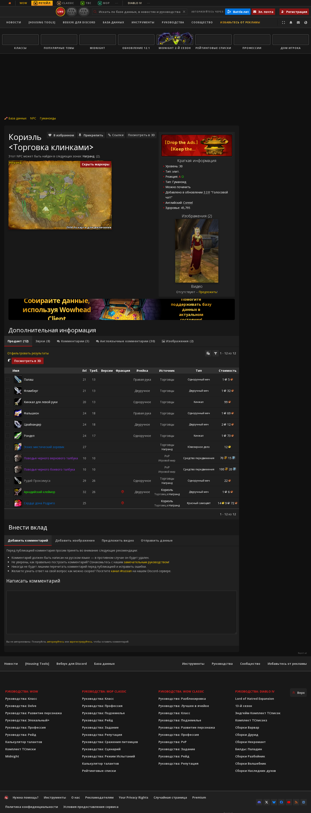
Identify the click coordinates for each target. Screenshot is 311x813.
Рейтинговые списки (99, 771)
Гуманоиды (48, 118)
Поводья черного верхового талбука (51, 458)
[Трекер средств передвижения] (121, 309)
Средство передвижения (198, 458)
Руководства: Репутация (102, 735)
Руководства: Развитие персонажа (33, 713)
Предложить (208, 292)
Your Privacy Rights (133, 797)
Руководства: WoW (21, 691)
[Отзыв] (298, 22)
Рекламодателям (99, 797)
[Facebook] (281, 802)
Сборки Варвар (247, 727)
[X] (266, 802)
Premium (199, 797)
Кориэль (167, 490)
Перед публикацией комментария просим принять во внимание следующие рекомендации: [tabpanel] (88, 595)
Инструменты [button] (143, 22)
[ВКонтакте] (303, 802)
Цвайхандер (32, 424)
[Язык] (306, 22)
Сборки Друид (246, 735)
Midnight (12, 756)
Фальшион (31, 413)
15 (229, 458)
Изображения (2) (197, 215)
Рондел (29, 436)
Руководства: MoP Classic (104, 691)
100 (221, 469)
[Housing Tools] (37, 664)
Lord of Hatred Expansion (254, 699)
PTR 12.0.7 (84, 11)
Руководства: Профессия (25, 727)
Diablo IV (139, 3)
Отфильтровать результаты (28, 353)
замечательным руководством (146, 562)
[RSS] (296, 802)
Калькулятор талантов (23, 742)
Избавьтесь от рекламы (240, 22)
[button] (53, 190)
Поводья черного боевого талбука (49, 469)
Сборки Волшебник (250, 763)
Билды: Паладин (248, 749)
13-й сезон (243, 706)
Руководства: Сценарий (101, 749)
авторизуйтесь (55, 641)
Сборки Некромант (250, 742)
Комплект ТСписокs (251, 720)
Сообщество (202, 22)
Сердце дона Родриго (39, 503)
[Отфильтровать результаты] (215, 353)
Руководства (173, 22)
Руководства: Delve (20, 706)
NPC (33, 118)
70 (221, 458)
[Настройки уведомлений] (291, 22)
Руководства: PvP (172, 742)
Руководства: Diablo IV (254, 691)
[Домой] (28, 11)
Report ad (302, 653)
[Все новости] (9, 3)
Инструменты (193, 664)
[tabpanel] (121, 433)
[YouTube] (289, 802)
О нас (75, 797)
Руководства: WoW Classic (181, 691)
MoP (106, 3)
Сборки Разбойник (250, 756)
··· (116, 3)
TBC (88, 3)
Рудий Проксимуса (37, 481)
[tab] (18, 341)
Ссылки (118, 135)
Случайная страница (170, 797)
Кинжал (199, 402)
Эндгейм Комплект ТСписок (258, 713)
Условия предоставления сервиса (90, 807)
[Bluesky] (274, 802)
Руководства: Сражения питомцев (110, 742)
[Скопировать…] (208, 353)
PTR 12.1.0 (72, 11)
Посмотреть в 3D (141, 135)
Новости (13, 22)
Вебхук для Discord (79, 22)
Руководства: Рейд (20, 735)
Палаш (28, 379)
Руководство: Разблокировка (182, 699)
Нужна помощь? (26, 797)
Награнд (88, 156)
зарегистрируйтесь (81, 641)
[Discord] (259, 802)
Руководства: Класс (21, 699)
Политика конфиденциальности (31, 807)
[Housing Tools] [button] (42, 22)
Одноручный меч (199, 379)
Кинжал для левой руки (41, 402)
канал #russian (121, 571)
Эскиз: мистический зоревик (44, 447)
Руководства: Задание (100, 727)
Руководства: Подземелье (103, 713)
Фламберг (31, 391)
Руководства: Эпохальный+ (27, 720)
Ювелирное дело (199, 447)
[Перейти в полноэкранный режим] (283, 22)
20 (230, 469)
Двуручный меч (199, 391)
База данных (113, 22)
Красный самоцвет (199, 503)
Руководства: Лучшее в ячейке (183, 706)
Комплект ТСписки (20, 749)
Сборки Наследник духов (255, 771)
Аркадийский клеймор (39, 492)
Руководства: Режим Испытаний (108, 756)
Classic (68, 3)
